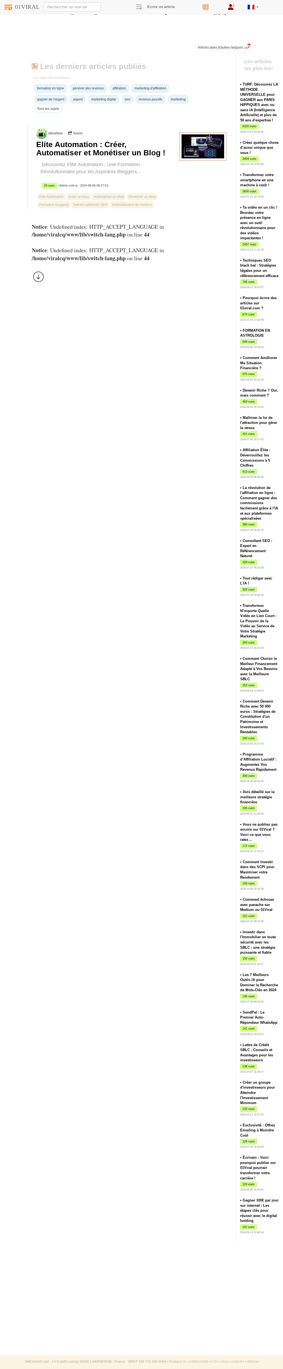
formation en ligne (50, 88)
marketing (178, 99)
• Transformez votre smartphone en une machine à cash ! (257, 180)
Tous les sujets (48, 109)
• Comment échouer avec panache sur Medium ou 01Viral (257, 904)
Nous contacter (232, 1361)
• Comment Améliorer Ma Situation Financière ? (258, 363)
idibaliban (55, 133)
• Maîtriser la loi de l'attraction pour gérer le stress (258, 423)
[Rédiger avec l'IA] (211, 5)
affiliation (119, 88)
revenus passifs (150, 99)
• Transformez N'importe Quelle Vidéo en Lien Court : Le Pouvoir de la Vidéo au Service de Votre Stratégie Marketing (258, 621)
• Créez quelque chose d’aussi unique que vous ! (259, 147)
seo (127, 99)
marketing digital (103, 99)
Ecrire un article (161, 7)
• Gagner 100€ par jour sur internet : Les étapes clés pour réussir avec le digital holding (259, 1210)
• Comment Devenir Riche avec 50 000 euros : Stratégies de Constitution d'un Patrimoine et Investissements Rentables (258, 716)
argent (78, 99)
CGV (215, 1361)
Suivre (77, 133)
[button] (253, 5)
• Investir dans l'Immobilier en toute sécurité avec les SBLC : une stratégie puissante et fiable (258, 942)
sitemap (253, 1361)
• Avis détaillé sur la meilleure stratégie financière (257, 797)
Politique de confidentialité (189, 1361)
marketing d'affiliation (150, 88)
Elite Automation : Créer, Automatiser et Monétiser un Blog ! (100, 148)
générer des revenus (88, 88)
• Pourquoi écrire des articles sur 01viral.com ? (258, 303)
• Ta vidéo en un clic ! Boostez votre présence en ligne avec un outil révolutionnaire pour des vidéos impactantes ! (258, 222)
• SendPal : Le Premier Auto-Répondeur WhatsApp (258, 1017)
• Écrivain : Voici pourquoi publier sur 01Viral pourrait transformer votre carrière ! (258, 1167)
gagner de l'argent (50, 99)
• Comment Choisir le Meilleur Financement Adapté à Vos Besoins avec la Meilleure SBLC (258, 668)
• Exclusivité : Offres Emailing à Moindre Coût (257, 1130)
